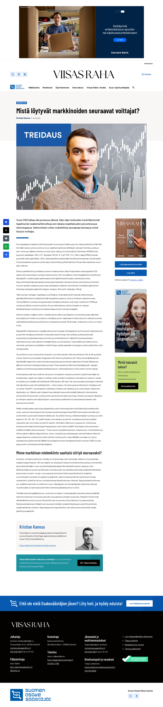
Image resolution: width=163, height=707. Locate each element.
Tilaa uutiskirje (131, 640)
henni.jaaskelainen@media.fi (60, 660)
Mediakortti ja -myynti (134, 644)
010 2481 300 (15, 651)
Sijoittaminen (62, 87)
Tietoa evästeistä (132, 648)
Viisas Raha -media (96, 87)
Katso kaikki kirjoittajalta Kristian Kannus (37, 545)
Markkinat (47, 87)
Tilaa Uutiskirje (90, 563)
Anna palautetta (128, 386)
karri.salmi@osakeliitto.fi (21, 667)
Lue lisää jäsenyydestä (139, 603)
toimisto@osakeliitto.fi (20, 648)
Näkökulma (34, 87)
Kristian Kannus (23, 118)
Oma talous (78, 87)
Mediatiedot (148, 63)
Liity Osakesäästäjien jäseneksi (139, 636)
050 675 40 (15, 670)
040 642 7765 (53, 663)
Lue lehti (131, 273)
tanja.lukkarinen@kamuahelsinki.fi (100, 667)
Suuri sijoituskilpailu (119, 87)
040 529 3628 (90, 670)
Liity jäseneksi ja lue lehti (131, 264)
